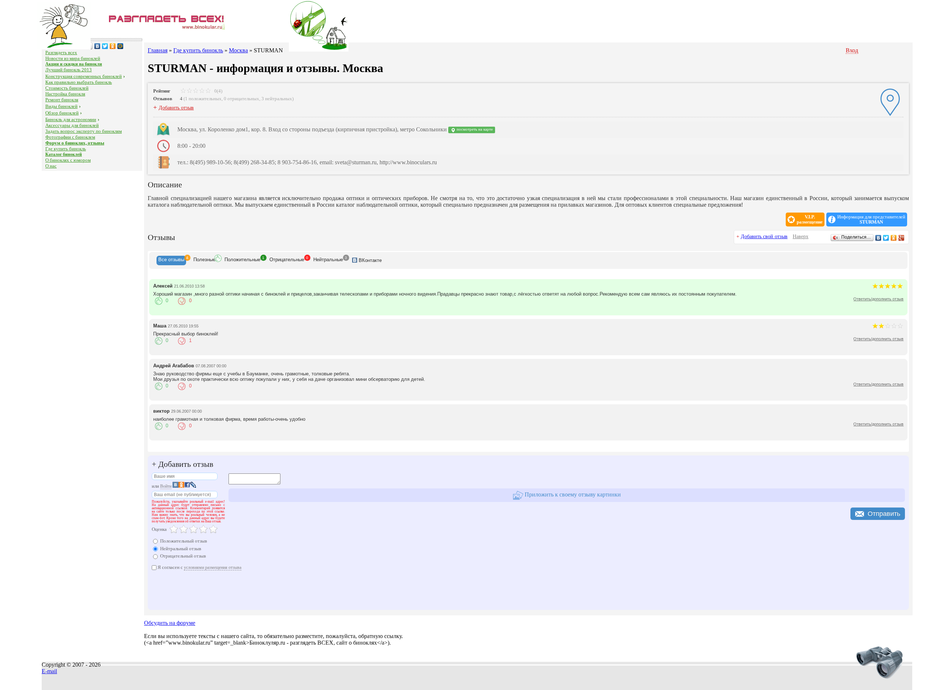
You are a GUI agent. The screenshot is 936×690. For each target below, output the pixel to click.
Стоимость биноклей (66, 88)
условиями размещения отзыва (212, 567)
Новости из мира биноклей (72, 58)
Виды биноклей (61, 106)
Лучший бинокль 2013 (68, 69)
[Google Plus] (901, 238)
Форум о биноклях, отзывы (74, 143)
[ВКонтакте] (97, 46)
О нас (51, 166)
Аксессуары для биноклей (72, 125)
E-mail (49, 671)
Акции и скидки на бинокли (73, 64)
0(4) (217, 91)
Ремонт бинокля (61, 99)
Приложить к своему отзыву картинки (572, 494)
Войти (165, 486)
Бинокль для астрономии (70, 119)
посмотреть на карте (474, 129)
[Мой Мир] (120, 46)
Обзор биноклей (62, 113)
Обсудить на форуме (169, 623)
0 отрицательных (241, 98)
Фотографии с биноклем (70, 137)
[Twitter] (105, 46)
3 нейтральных (276, 98)
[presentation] (171, 260)
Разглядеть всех (61, 52)
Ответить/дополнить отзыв (878, 299)
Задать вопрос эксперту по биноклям (83, 131)
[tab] (171, 260)
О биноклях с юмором (68, 160)
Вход (852, 50)
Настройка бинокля (65, 94)
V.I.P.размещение (810, 219)
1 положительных (203, 98)
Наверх (800, 236)
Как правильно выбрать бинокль (78, 82)
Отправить (884, 513)
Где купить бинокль (65, 148)
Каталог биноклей (63, 154)
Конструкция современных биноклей (83, 76)
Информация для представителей (871, 219)
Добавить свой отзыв (764, 236)
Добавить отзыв (176, 107)
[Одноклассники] (113, 46)
